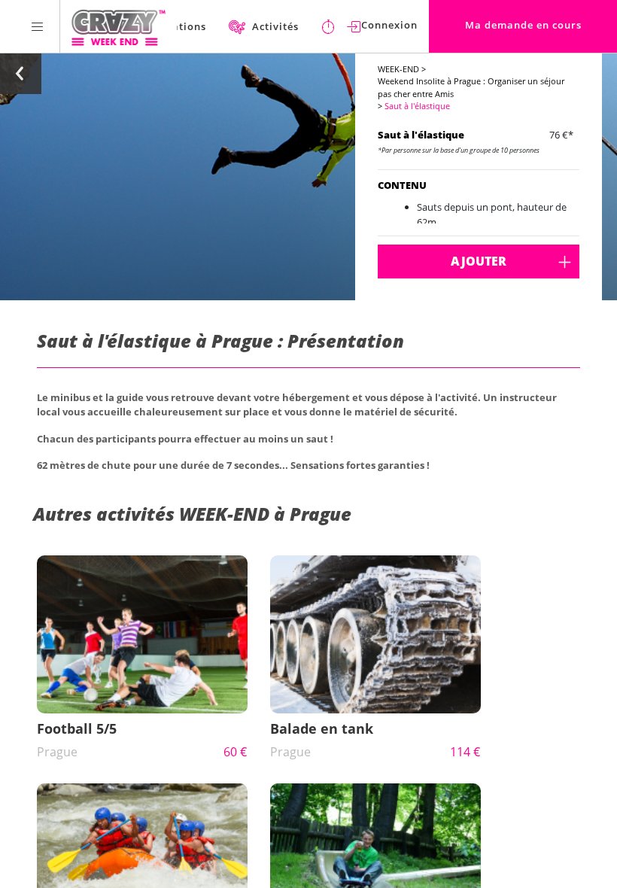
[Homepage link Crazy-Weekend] (118, 26)
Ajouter (478, 261)
